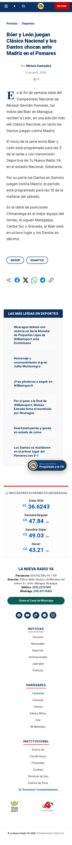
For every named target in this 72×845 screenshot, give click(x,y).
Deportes (28, 23)
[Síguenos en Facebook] (19, 615)
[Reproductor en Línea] (14, 6)
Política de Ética (38, 783)
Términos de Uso (38, 776)
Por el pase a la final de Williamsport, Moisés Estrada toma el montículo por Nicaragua (33, 407)
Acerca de (38, 749)
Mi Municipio (37, 726)
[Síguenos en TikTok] (36, 615)
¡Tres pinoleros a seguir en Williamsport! (33, 384)
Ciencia (38, 706)
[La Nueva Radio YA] (41, 6)
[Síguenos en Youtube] (27, 615)
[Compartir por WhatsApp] (34, 280)
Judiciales (38, 663)
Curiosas (37, 700)
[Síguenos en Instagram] (53, 615)
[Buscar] (23, 6)
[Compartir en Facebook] (17, 280)
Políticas (38, 670)
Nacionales (38, 643)
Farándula (38, 693)
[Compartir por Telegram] (43, 280)
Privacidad (38, 763)
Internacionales (38, 657)
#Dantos (37, 260)
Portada (11, 23)
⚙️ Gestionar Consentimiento (38, 789)
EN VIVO (61, 6)
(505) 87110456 (42, 591)
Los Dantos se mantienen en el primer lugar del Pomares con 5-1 (32, 451)
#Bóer (15, 260)
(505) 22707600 (41, 587)
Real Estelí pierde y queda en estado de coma (32, 430)
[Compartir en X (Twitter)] (26, 280)
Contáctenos (38, 756)
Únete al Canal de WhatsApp (36, 600)
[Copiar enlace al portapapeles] (51, 280)
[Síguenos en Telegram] (44, 615)
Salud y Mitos (38, 713)
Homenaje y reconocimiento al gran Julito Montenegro (30, 362)
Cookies (38, 769)
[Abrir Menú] (6, 6)
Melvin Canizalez (38, 66)
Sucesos (38, 637)
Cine (38, 720)
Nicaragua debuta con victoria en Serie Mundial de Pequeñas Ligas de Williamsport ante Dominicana (31, 335)
